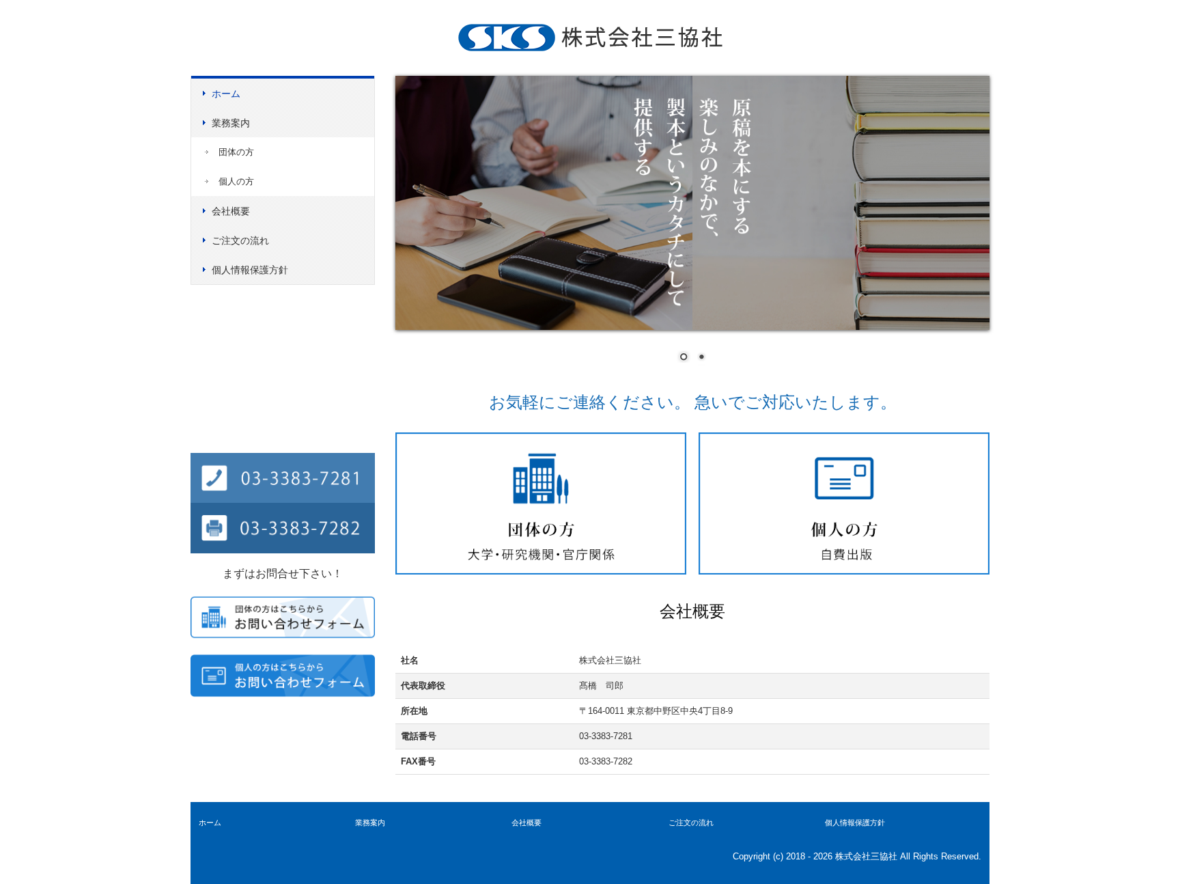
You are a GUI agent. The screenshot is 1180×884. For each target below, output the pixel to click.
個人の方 (236, 181)
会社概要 (231, 211)
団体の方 (236, 152)
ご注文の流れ (240, 240)
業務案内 (231, 123)
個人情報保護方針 (250, 269)
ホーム (226, 93)
